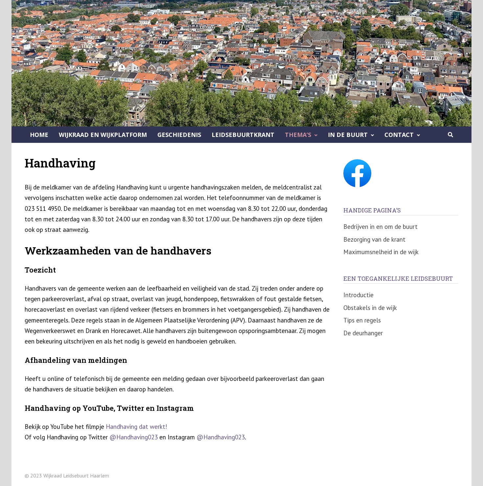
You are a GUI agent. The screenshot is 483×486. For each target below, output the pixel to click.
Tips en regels (362, 320)
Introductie (358, 295)
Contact (399, 135)
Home (39, 135)
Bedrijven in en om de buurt (380, 227)
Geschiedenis (179, 135)
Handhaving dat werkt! (136, 427)
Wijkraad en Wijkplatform (103, 135)
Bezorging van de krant (374, 239)
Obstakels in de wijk (370, 308)
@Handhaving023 (133, 437)
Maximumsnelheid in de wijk (381, 252)
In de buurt (348, 135)
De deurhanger (363, 333)
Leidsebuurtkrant (243, 135)
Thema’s (298, 135)
